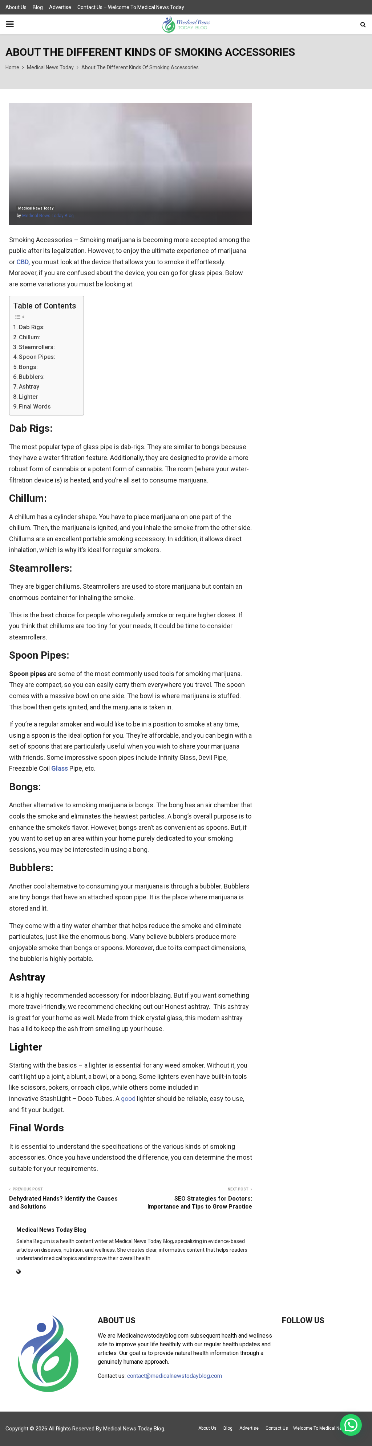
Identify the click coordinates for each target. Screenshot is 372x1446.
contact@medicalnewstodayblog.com (174, 1375)
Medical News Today (35, 208)
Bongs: (28, 367)
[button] (351, 1425)
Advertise (60, 7)
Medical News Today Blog (48, 215)
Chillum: (29, 337)
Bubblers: (32, 376)
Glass (59, 768)
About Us (16, 7)
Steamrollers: (37, 347)
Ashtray (29, 386)
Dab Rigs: (32, 327)
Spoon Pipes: (37, 356)
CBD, (23, 262)
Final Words (35, 406)
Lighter (28, 396)
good (128, 1098)
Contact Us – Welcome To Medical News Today (130, 7)
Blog (38, 7)
